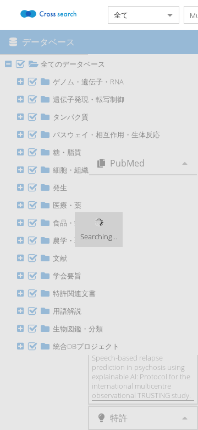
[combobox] (134, 15)
